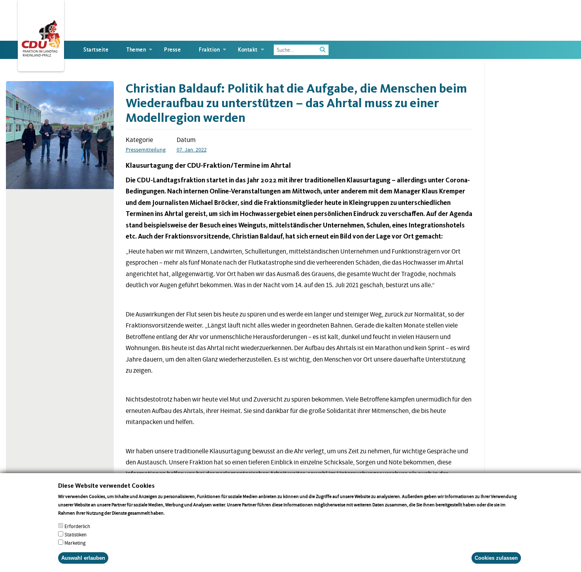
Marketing (75, 543)
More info (176, 512)
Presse (172, 49)
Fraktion (209, 49)
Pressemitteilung (146, 149)
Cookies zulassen (496, 558)
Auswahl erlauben (83, 558)
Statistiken (75, 534)
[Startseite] (41, 36)
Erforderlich (77, 526)
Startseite (95, 49)
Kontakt (248, 49)
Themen (136, 49)
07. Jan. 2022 (192, 149)
